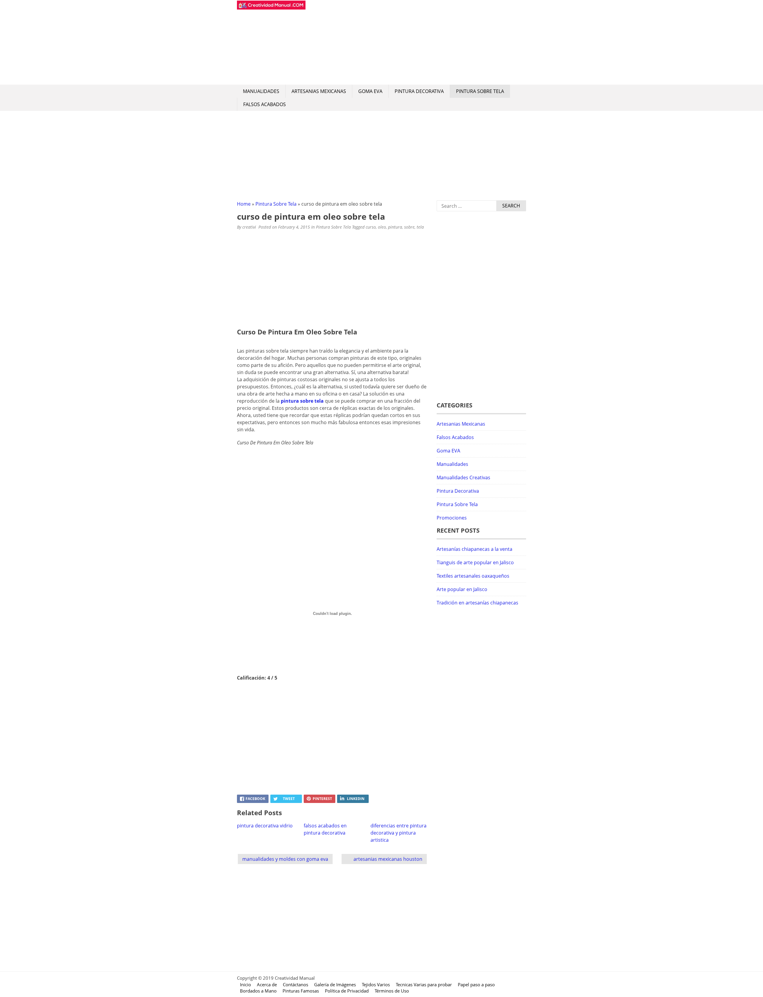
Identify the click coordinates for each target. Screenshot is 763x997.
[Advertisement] (415, 42)
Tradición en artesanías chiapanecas (477, 602)
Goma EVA (370, 91)
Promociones (452, 517)
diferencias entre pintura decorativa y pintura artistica (398, 832)
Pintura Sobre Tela (480, 91)
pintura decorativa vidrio (265, 825)
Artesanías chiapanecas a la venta (474, 549)
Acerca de (267, 984)
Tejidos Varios (376, 984)
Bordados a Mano (258, 991)
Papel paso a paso (476, 984)
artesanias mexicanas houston (387, 859)
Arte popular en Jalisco (462, 589)
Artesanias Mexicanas (318, 91)
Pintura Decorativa (419, 91)
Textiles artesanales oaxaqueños (473, 576)
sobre (409, 227)
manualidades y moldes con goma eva (285, 859)
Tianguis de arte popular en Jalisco (475, 562)
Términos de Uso (392, 991)
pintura (395, 227)
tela (420, 227)
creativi (249, 227)
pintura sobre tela (302, 401)
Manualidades (261, 91)
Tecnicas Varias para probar (424, 984)
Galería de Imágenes (335, 984)
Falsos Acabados (264, 104)
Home (244, 204)
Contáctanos (295, 984)
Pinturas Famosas (301, 991)
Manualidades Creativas (463, 477)
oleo (382, 227)
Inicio (245, 984)
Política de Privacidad (347, 991)
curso (371, 227)
